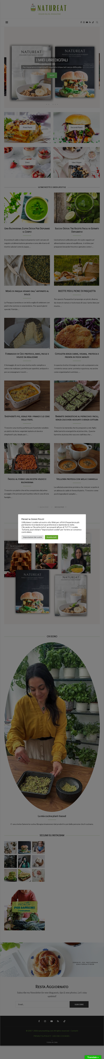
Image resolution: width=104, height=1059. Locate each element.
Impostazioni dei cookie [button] (32, 537)
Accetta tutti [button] (51, 537)
